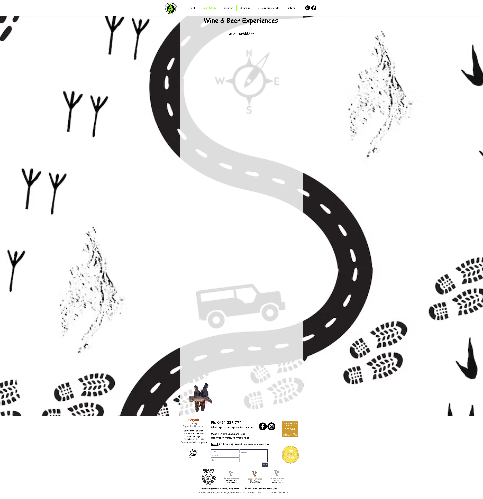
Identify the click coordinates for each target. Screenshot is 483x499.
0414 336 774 (229, 422)
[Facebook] (313, 7)
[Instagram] (307, 7)
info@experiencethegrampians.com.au (232, 427)
